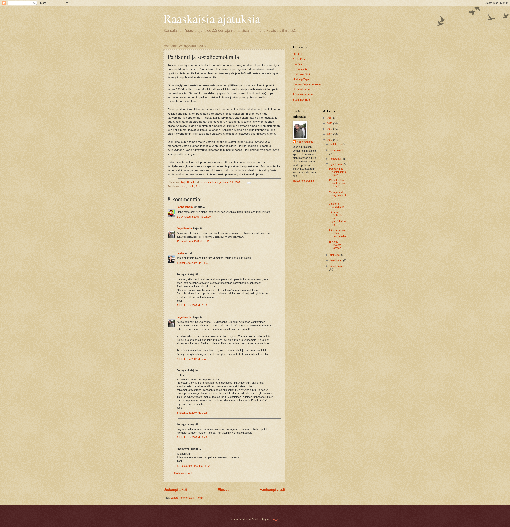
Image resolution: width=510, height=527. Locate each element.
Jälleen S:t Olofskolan (336, 205)
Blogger (275, 519)
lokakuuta (336, 158)
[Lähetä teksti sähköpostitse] (249, 182)
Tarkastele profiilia (303, 180)
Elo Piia (297, 64)
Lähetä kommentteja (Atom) (187, 497)
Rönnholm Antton (303, 94)
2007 (330, 139)
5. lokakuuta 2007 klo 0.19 (192, 305)
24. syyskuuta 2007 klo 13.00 (194, 216)
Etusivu (223, 490)
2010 (330, 123)
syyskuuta (336, 164)
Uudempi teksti (175, 490)
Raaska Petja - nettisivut (307, 84)
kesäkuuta (336, 266)
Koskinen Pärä (301, 74)
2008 (330, 134)
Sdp (198, 186)
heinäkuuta (336, 260)
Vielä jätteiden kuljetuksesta (337, 195)
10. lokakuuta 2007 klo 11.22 (193, 465)
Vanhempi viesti (272, 490)
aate (183, 186)
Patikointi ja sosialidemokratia (337, 171)
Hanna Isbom (185, 206)
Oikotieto (298, 54)
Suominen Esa (301, 99)
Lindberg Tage (301, 79)
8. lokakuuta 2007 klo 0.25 (192, 412)
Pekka (180, 253)
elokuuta (335, 254)
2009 (330, 128)
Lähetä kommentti (183, 473)
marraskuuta (337, 150)
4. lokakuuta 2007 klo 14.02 (192, 262)
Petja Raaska (184, 228)
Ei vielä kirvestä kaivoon (335, 244)
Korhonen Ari (300, 69)
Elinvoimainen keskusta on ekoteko (337, 183)
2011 (330, 117)
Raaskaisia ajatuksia (211, 18)
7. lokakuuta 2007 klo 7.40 (192, 359)
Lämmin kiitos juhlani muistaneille (337, 233)
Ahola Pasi (299, 59)
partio (191, 186)
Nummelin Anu (301, 89)
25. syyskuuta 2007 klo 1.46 (193, 241)
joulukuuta (336, 144)
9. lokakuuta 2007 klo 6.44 (192, 437)
